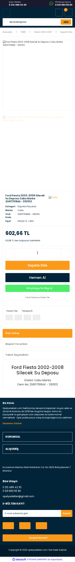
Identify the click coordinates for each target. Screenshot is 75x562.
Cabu (21, 210)
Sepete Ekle (37, 265)
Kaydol (67, 513)
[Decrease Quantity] (10, 253)
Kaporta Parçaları (27, 206)
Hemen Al (37, 277)
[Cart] (68, 12)
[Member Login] (59, 12)
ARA (66, 22)
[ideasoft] (19, 559)
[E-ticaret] (37, 559)
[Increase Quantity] (65, 253)
